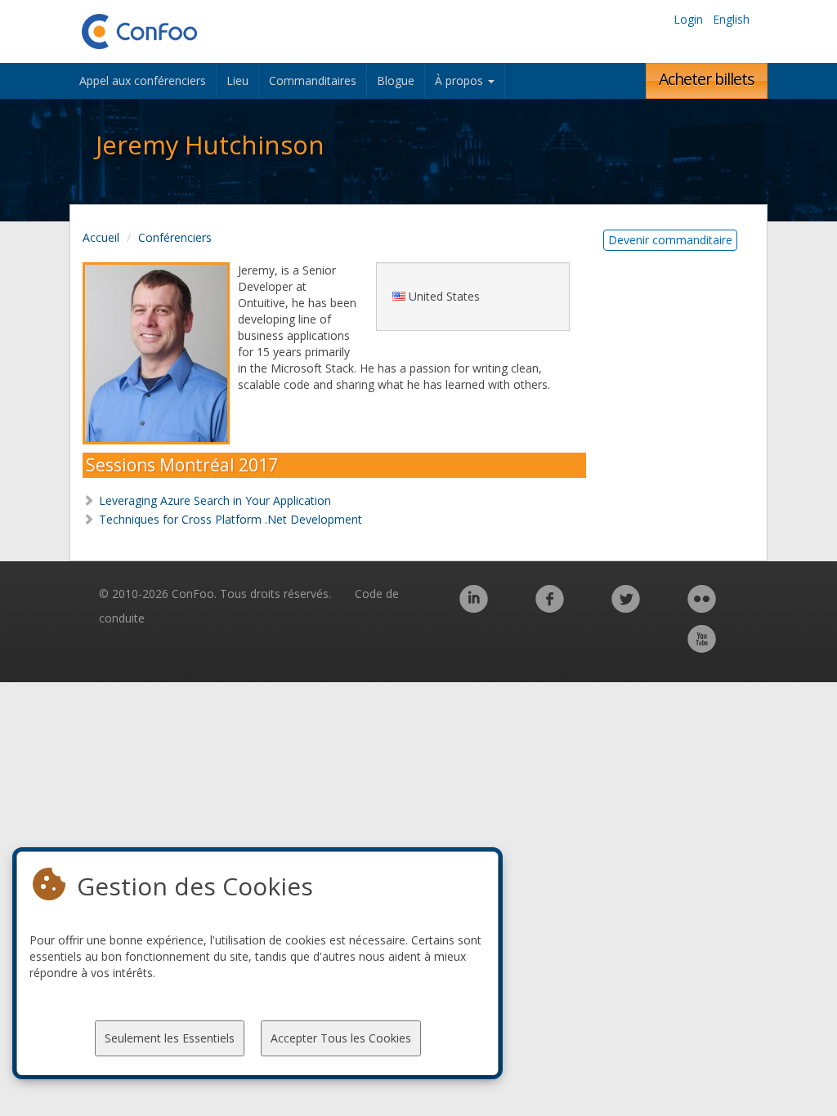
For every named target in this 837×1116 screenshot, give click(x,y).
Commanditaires (312, 80)
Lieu (237, 80)
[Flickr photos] (701, 607)
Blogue (395, 80)
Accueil (101, 237)
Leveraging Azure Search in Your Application (215, 500)
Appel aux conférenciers (142, 80)
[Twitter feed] (625, 607)
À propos (460, 80)
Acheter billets (706, 79)
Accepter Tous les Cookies (341, 1038)
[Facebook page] (549, 607)
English (731, 19)
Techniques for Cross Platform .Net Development (230, 519)
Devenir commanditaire (670, 240)
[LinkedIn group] (473, 607)
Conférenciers (175, 237)
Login (688, 19)
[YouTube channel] (701, 647)
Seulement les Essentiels (170, 1038)
